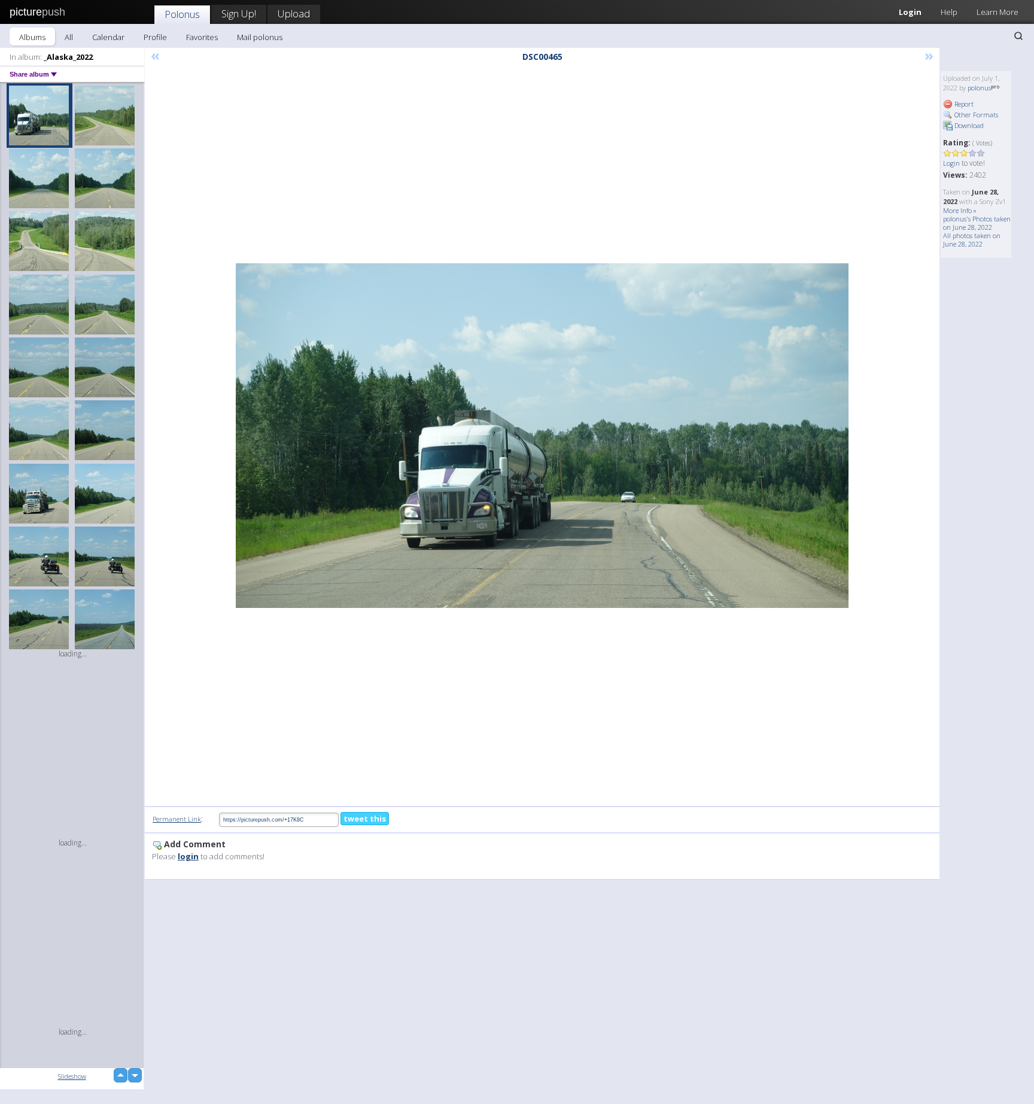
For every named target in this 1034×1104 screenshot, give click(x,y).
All (69, 37)
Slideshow (72, 1076)
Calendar (108, 37)
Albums (32, 37)
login (188, 856)
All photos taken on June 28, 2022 (971, 239)
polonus (979, 87)
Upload (294, 13)
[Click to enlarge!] (542, 435)
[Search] (1018, 35)
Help (949, 12)
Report (963, 103)
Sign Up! (238, 13)
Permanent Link (177, 818)
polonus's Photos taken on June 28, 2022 (977, 223)
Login (910, 12)
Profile (155, 37)
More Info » (960, 210)
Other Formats (975, 114)
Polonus (182, 14)
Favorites (202, 37)
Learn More (997, 12)
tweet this (364, 818)
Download (968, 125)
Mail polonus (259, 37)
